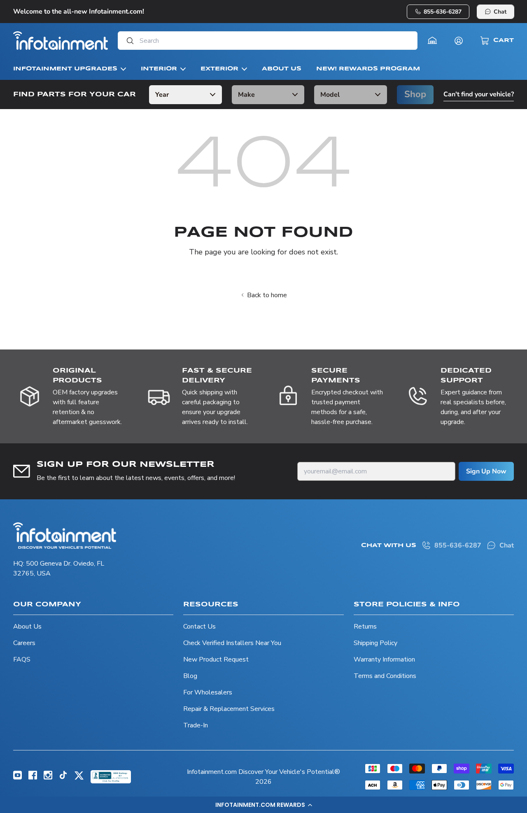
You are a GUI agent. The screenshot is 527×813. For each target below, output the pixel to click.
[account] (459, 41)
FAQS (21, 659)
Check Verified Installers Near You (232, 643)
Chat (500, 12)
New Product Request (216, 659)
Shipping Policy (375, 643)
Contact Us (199, 626)
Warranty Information (384, 659)
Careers (24, 643)
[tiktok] (63, 777)
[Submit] (128, 40)
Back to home (267, 295)
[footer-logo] (64, 535)
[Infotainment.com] (60, 40)
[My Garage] (432, 41)
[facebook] (32, 777)
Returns (365, 626)
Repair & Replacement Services (229, 708)
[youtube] (17, 777)
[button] (263, 805)
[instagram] (48, 777)
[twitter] (79, 778)
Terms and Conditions (385, 675)
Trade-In (195, 725)
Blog (190, 675)
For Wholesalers (207, 692)
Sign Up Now (486, 471)
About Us (27, 626)
